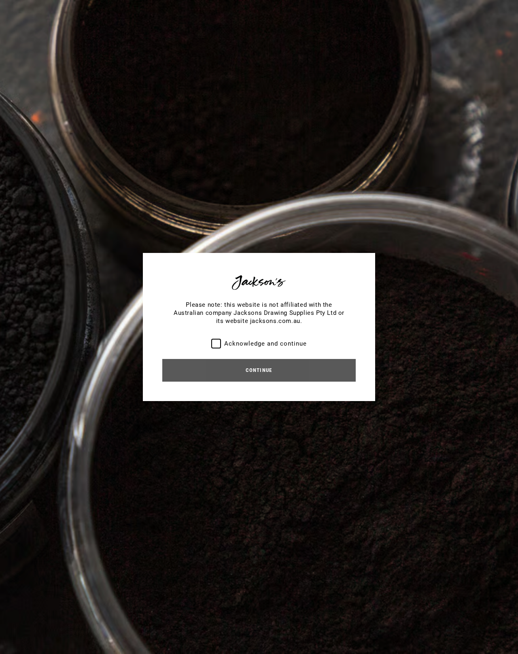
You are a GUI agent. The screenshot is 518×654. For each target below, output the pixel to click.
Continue (259, 370)
